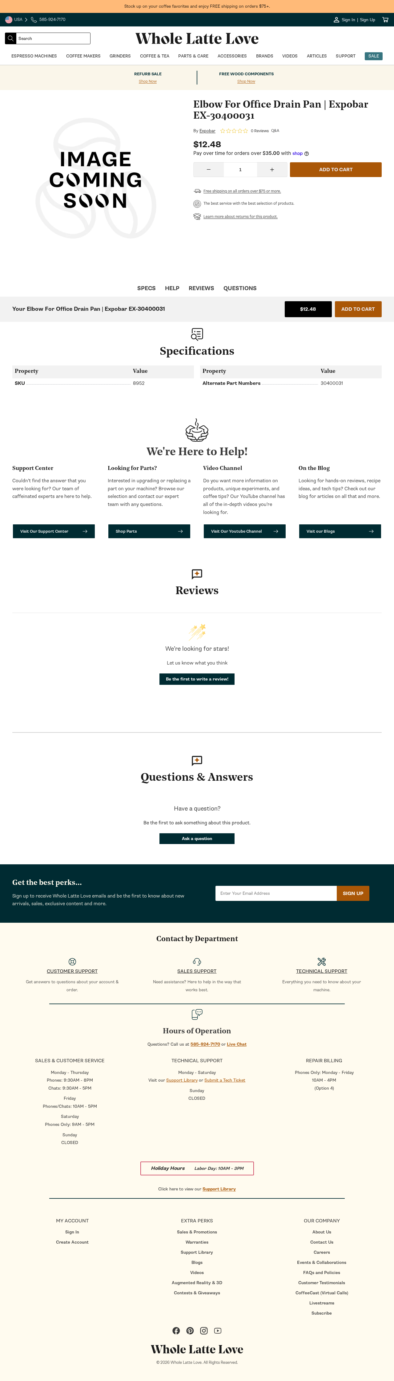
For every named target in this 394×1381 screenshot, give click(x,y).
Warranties (197, 1242)
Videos (197, 1272)
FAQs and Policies (321, 1272)
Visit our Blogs (321, 531)
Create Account (72, 1242)
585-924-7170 (205, 1044)
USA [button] (16, 20)
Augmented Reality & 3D (197, 1282)
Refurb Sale (148, 74)
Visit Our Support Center (44, 531)
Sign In (72, 1232)
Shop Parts (126, 531)
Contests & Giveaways (197, 1293)
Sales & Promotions (197, 1232)
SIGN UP (353, 893)
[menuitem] (72, 1232)
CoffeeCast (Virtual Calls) (322, 1293)
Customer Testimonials (321, 1282)
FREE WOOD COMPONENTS (246, 74)
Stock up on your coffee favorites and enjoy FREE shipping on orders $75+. (197, 6)
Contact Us (321, 1242)
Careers (322, 1252)
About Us (321, 1232)
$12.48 (308, 309)
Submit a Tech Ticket (224, 1080)
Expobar (207, 131)
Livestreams (321, 1303)
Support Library (182, 1080)
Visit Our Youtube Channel (236, 531)
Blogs (197, 1262)
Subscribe (322, 1313)
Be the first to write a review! (197, 679)
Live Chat (237, 1044)
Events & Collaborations (321, 1262)
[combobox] (53, 38)
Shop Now (148, 81)
